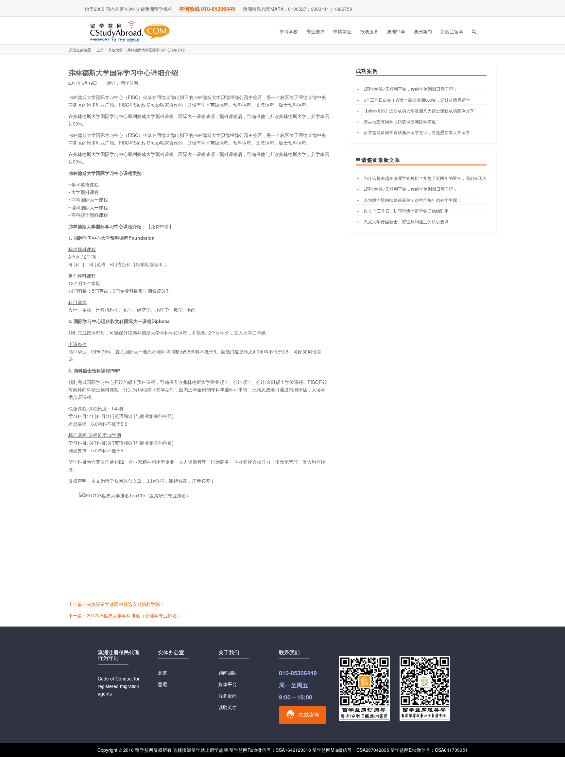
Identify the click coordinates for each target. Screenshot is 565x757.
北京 (162, 672)
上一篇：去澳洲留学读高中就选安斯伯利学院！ (116, 604)
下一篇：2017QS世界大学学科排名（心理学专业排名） (124, 615)
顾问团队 (227, 672)
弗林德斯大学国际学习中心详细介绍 (123, 72)
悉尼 (162, 684)
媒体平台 (227, 684)
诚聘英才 (227, 707)
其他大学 (115, 49)
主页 (100, 49)
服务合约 (227, 695)
